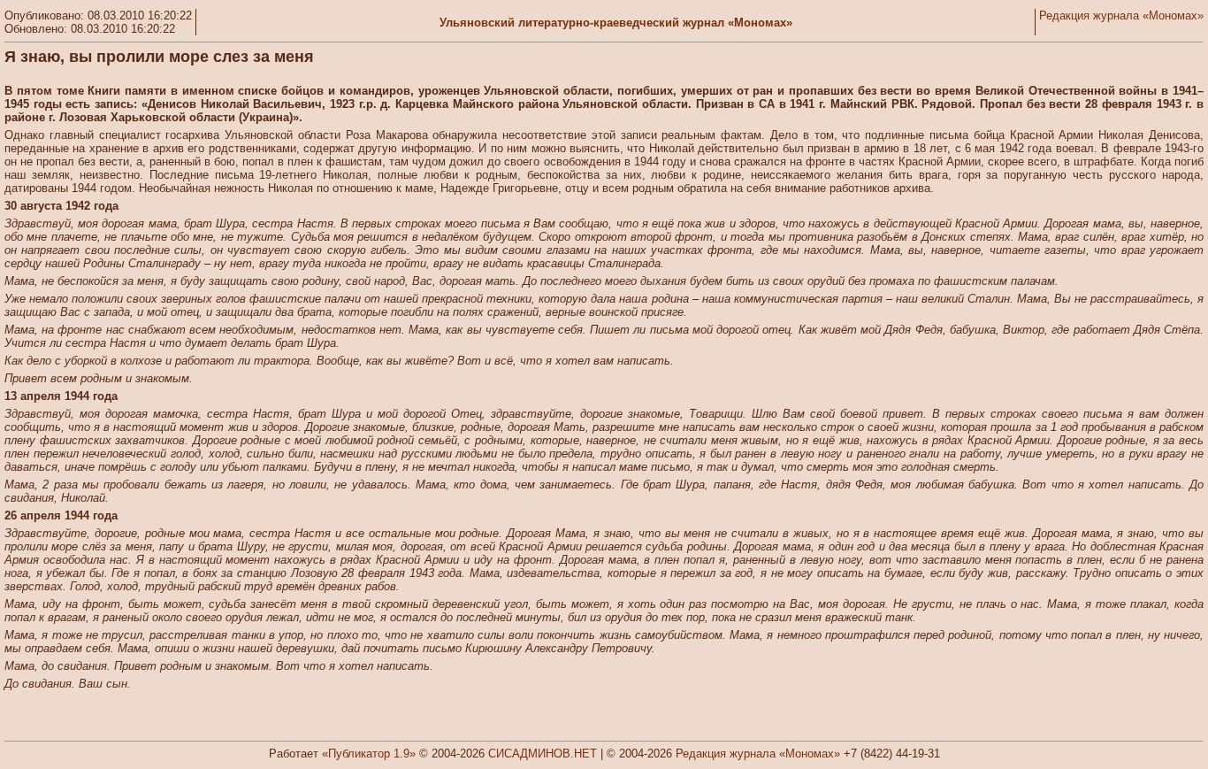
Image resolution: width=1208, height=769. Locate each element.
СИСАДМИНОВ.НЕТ (542, 753)
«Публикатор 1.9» (369, 753)
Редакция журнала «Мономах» (1121, 15)
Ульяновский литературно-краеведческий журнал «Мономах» (616, 22)
